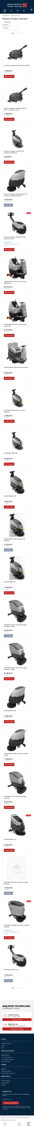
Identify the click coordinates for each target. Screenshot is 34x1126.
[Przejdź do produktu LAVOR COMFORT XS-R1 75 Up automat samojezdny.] (17, 267)
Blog (2, 1047)
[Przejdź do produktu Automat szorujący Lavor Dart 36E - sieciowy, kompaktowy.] (17, 137)
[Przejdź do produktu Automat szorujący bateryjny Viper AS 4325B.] (17, 51)
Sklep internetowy (8, 1120)
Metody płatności (5, 1055)
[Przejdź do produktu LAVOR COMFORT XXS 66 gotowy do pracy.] (17, 353)
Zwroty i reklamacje (6, 1061)
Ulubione (3, 1085)
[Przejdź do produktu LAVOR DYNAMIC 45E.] (17, 568)
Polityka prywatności (6, 1071)
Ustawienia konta (5, 1082)
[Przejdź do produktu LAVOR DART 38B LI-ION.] (17, 439)
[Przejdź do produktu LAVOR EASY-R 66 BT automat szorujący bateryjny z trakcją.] (17, 654)
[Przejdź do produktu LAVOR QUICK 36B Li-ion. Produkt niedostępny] (17, 956)
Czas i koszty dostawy (6, 1057)
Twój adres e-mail (7, 1099)
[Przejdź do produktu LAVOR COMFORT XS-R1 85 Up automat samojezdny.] (17, 310)
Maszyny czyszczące (15, 15)
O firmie (3, 1045)
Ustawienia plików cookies (7, 1073)
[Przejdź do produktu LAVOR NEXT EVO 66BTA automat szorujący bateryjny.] (17, 911)
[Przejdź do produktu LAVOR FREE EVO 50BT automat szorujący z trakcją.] (17, 740)
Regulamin (3, 1069)
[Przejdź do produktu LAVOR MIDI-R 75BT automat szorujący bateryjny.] (17, 782)
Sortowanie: (6, 25)
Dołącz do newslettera (10, 1103)
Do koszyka (10, 76)
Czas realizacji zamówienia (7, 1059)
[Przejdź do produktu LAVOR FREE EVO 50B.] (17, 697)
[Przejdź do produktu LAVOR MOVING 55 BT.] (17, 825)
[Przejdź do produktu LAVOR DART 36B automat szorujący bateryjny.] (17, 396)
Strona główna (6, 15)
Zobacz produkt (9, 421)
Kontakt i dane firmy (6, 1043)
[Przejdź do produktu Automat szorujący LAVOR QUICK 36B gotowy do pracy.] (17, 223)
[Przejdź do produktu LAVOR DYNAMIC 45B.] (17, 482)
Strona (13, 33)
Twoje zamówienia (5, 1080)
